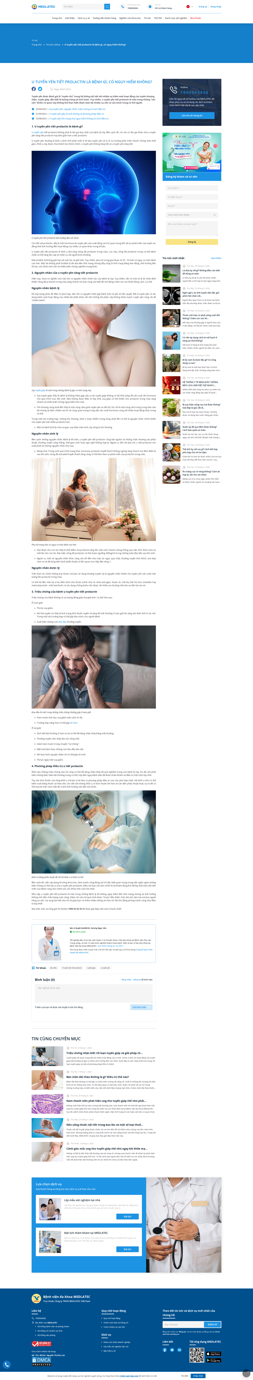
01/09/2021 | (70, 113)
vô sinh (73, 722)
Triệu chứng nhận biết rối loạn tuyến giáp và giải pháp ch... (104, 1053)
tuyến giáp (40, 390)
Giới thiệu (70, 18)
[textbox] (192, 215)
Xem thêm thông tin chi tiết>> (111, 946)
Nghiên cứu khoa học (130, 18)
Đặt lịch (127, 1216)
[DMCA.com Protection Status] (41, 1361)
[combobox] (192, 215)
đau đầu (62, 621)
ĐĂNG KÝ (212, 1324)
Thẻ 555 (158, 18)
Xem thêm (216, 258)
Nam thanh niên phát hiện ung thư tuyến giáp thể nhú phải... (106, 1101)
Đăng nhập (215, 6)
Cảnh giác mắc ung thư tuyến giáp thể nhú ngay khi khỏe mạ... (107, 1148)
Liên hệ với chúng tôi (192, 115)
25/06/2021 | (70, 109)
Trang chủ (37, 44)
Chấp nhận (198, 1376)
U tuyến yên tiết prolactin (72, 968)
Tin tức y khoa (53, 44)
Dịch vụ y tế (84, 18)
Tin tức (147, 18)
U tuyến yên (38, 132)
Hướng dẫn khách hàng (104, 18)
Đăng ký (203, 6)
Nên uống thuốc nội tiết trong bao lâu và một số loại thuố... (104, 1124)
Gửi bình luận (139, 1007)
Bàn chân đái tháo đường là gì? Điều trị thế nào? (97, 1077)
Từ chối (184, 1376)
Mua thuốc (195, 18)
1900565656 (40, 1318)
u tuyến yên (105, 968)
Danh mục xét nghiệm (176, 18)
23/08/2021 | (72, 118)
